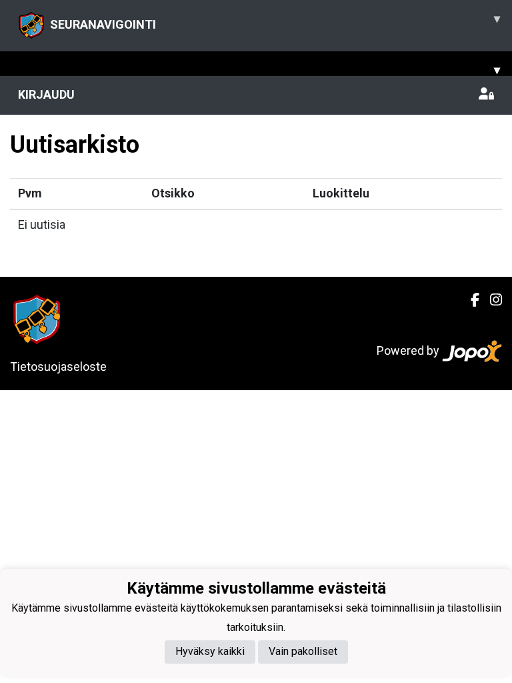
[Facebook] (469, 300)
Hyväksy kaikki (210, 651)
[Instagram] (490, 300)
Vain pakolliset (303, 651)
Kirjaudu (46, 94)
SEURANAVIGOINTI (275, 21)
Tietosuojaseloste (58, 367)
